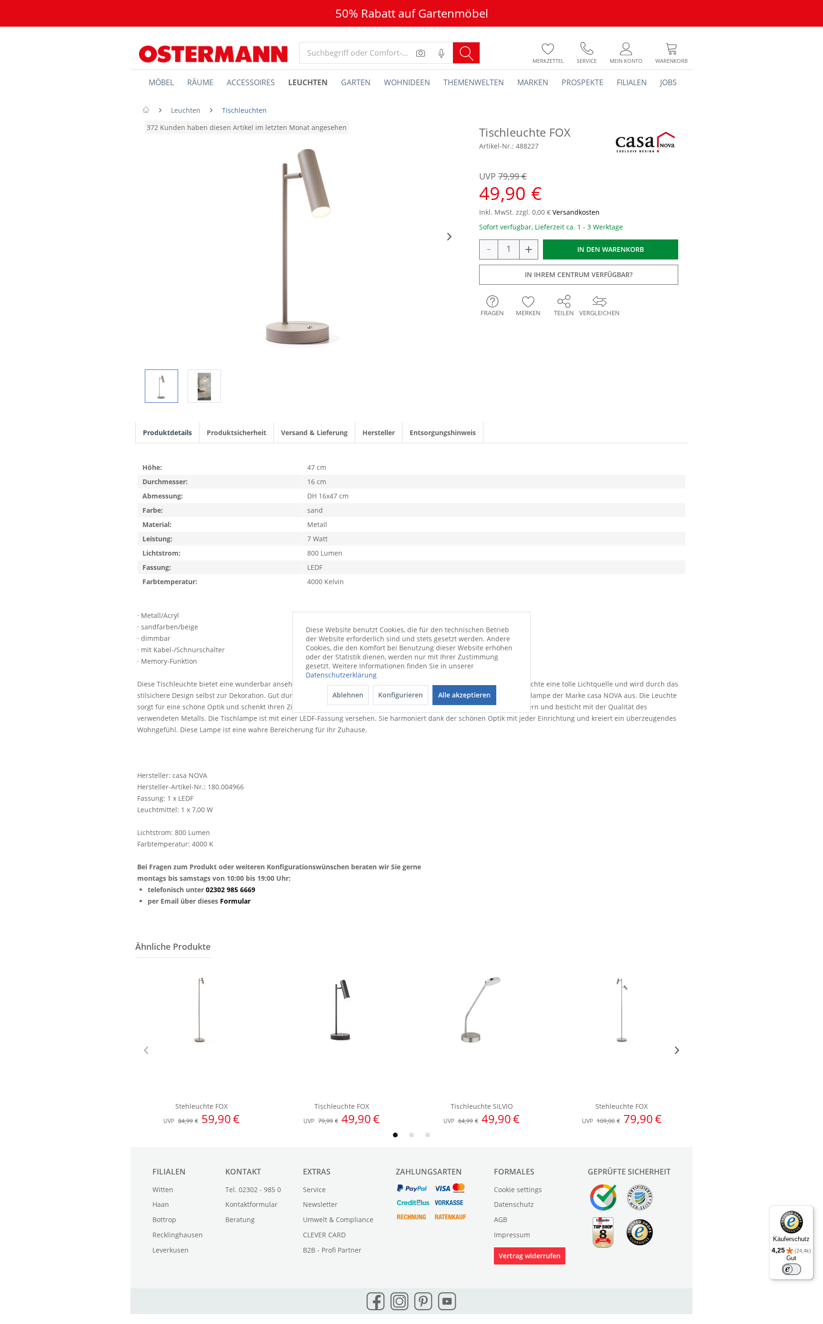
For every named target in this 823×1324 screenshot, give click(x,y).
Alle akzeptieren (464, 694)
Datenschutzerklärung (341, 674)
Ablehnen (347, 694)
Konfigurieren (400, 694)
